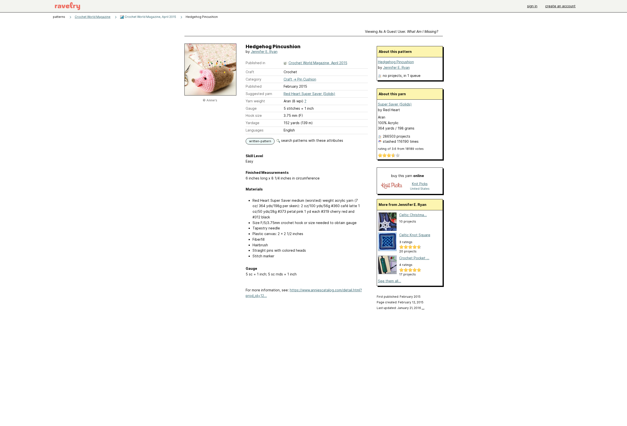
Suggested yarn (259, 94)
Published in (255, 63)
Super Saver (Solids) (395, 104)
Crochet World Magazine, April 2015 (150, 17)
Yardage (252, 123)
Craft (250, 72)
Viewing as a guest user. (401, 31)
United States (420, 188)
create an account (560, 6)
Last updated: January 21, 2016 (400, 308)
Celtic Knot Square (414, 235)
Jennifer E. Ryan (264, 51)
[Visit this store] (391, 186)
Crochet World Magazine (92, 17)
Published (254, 86)
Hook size (254, 115)
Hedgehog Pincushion (396, 62)
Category (253, 79)
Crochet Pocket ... (414, 258)
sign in (532, 6)
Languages (255, 130)
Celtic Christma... (413, 215)
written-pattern (260, 141)
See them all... (389, 281)
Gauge (251, 108)
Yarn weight (255, 101)
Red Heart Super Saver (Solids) (309, 94)
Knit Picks (420, 184)
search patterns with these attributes (311, 140)
